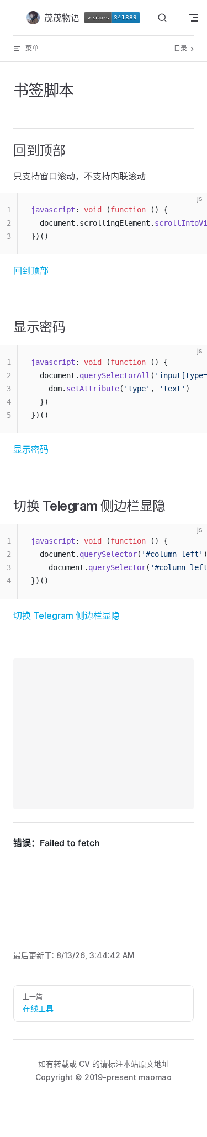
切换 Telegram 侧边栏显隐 (66, 615)
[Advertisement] (103, 733)
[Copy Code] (189, 210)
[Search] (162, 18)
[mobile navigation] (193, 17)
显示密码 (31, 449)
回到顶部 (31, 270)
